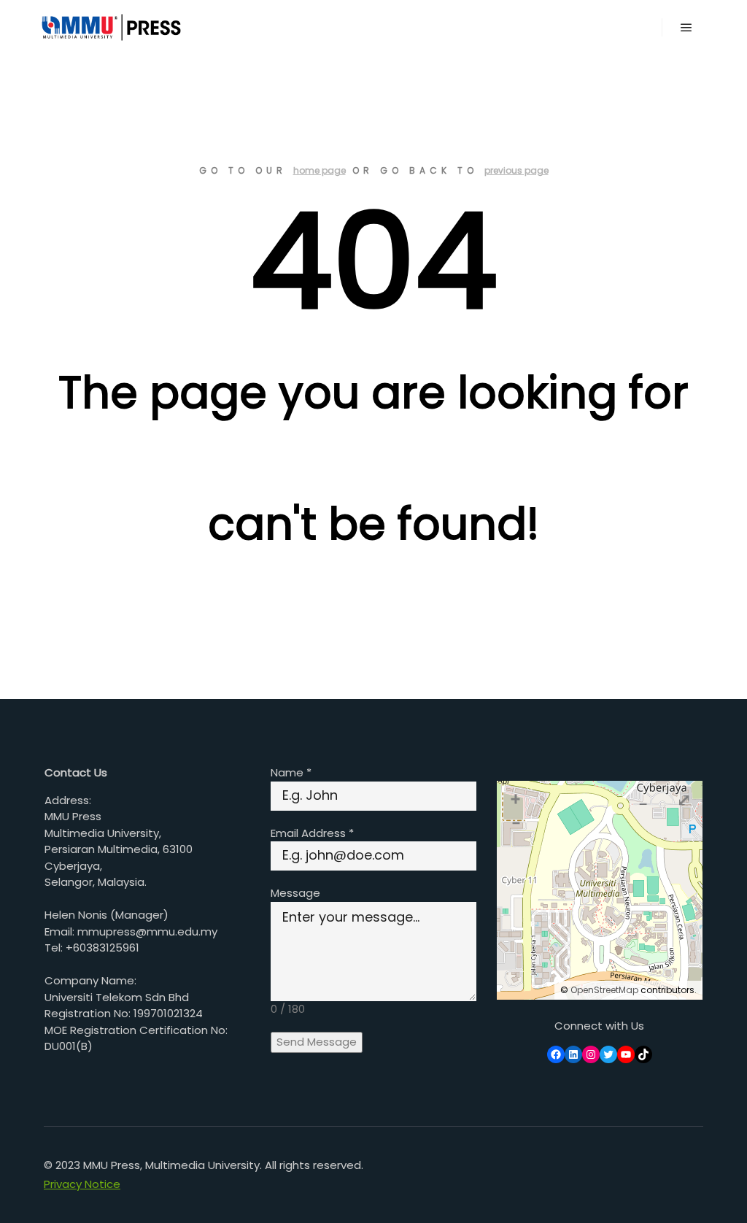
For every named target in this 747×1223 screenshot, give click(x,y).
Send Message (316, 1041)
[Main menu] (686, 27)
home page (319, 170)
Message (295, 892)
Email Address (312, 833)
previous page (516, 170)
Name (291, 772)
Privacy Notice (82, 1184)
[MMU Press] (109, 27)
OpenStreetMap (604, 990)
